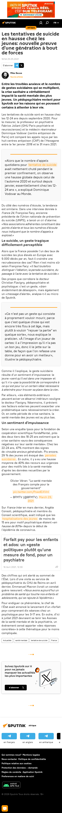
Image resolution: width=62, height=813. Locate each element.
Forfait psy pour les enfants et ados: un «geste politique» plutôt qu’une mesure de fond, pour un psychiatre (30, 549)
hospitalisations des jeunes (19, 518)
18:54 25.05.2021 (10, 59)
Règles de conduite (11, 772)
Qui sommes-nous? (11, 754)
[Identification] (41, 22)
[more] (57, 567)
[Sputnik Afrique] (9, 23)
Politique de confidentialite (32, 759)
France (54, 640)
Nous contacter (9, 759)
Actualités (7, 640)
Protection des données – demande (20, 767)
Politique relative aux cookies (16, 763)
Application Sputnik (32, 772)
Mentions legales (31, 754)
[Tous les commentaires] (5, 808)
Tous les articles (16, 77)
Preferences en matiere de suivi (18, 776)
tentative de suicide (42, 165)
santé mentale (21, 640)
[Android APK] (11, 785)
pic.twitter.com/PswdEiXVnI (31, 492)
